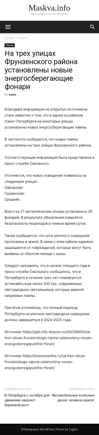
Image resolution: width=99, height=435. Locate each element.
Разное (24, 38)
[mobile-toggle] (7, 27)
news (12, 94)
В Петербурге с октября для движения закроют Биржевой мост (27, 400)
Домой (9, 38)
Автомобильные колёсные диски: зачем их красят (73, 397)
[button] (92, 27)
